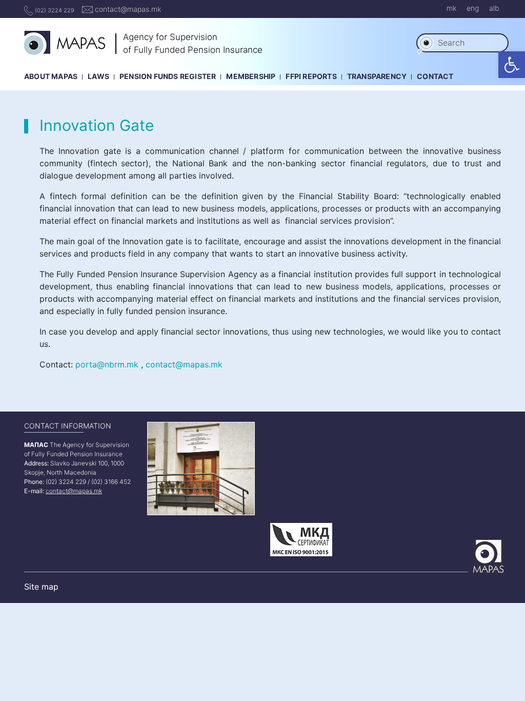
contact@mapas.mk (127, 9)
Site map (41, 586)
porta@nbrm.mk (106, 364)
